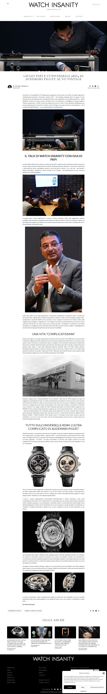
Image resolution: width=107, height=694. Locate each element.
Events (9, 672)
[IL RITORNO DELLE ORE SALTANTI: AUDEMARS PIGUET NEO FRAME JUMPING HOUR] (65, 632)
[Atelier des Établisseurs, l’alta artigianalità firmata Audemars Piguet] (41, 632)
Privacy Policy (44, 680)
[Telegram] (95, 86)
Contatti (79, 16)
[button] (103, 673)
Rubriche (28, 16)
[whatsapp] (98, 86)
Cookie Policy (83, 691)
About (68, 16)
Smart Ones (11, 682)
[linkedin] (93, 86)
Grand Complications (33, 610)
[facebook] (90, 86)
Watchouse (55, 16)
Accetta (70, 687)
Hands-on (10, 677)
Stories (9, 675)
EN (8, 3)
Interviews (11, 680)
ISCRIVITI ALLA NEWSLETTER (80, 667)
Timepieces (11, 667)
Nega (82, 687)
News (9, 670)
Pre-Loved (40, 16)
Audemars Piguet (14, 610)
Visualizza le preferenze (97, 687)
